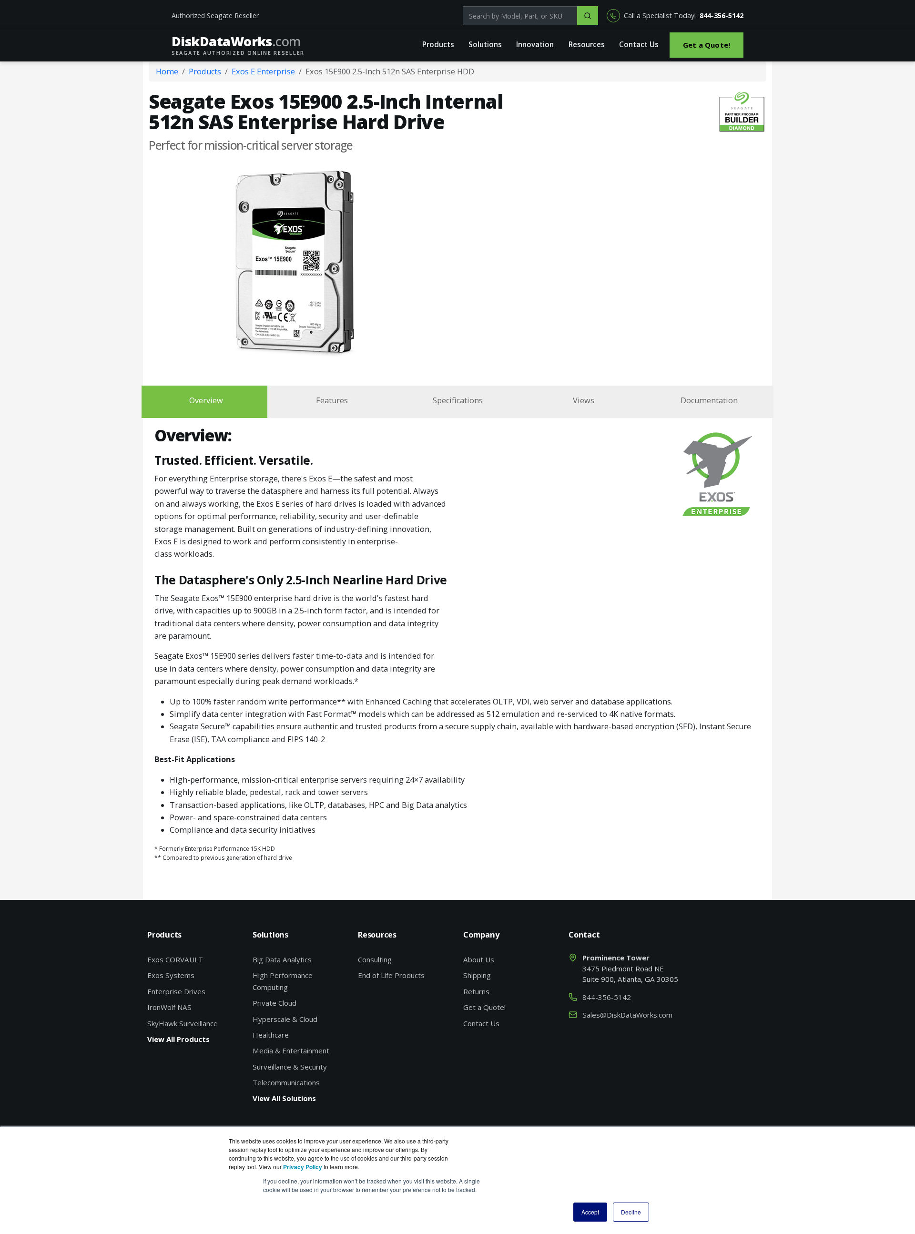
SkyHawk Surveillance (182, 1023)
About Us (478, 959)
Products (438, 45)
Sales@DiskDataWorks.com (627, 1015)
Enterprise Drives (176, 991)
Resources (587, 45)
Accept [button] (590, 1212)
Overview (206, 400)
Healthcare (271, 1035)
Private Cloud (274, 1003)
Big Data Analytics (282, 959)
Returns (476, 991)
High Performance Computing (283, 980)
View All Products (178, 1039)
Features (332, 400)
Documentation (709, 400)
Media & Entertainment (291, 1050)
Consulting (375, 959)
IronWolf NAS (169, 1007)
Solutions (485, 45)
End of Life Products (391, 975)
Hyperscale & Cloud (285, 1019)
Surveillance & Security (290, 1066)
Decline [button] (631, 1212)
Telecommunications (286, 1082)
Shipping (477, 975)
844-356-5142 (721, 15)
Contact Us (639, 45)
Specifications (458, 400)
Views (583, 400)
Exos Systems (170, 975)
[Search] (587, 15)
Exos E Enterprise (263, 71)
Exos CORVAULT (175, 959)
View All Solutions (284, 1098)
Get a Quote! (706, 45)
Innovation (535, 45)
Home (167, 71)
